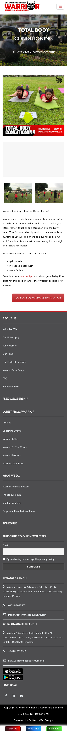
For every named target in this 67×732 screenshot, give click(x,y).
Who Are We (10, 329)
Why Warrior (10, 345)
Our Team (8, 354)
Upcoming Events (12, 430)
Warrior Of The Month (15, 447)
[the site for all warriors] (22, 6)
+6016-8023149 (17, 651)
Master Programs (12, 503)
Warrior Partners (12, 455)
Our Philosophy (11, 337)
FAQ (5, 378)
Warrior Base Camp (13, 370)
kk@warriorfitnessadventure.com (26, 660)
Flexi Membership (15, 399)
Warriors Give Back (13, 463)
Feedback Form (11, 386)
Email (5, 545)
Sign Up (13, 728)
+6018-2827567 (16, 605)
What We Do (11, 476)
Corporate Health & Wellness (19, 511)
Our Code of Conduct (14, 362)
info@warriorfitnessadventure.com (27, 614)
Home (19, 52)
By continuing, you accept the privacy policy (30, 559)
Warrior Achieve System (16, 486)
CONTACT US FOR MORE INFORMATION (38, 297)
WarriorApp (26, 276)
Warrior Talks (10, 439)
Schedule (54, 728)
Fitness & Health (12, 494)
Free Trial (33, 728)
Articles (7, 422)
